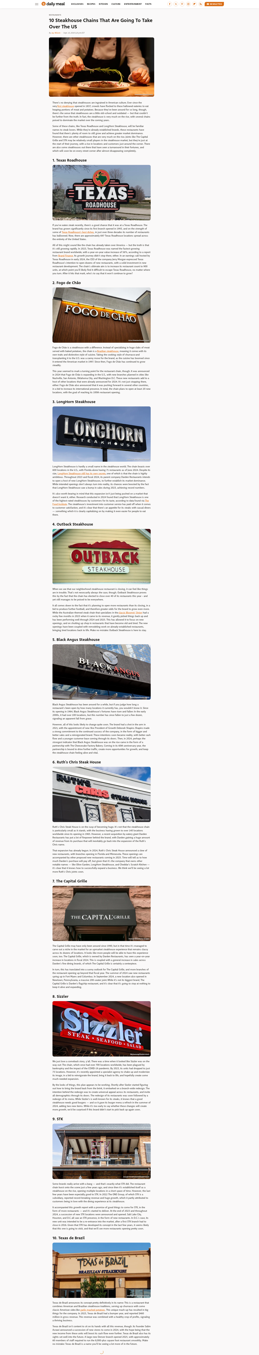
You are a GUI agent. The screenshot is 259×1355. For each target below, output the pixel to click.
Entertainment (133, 4)
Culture (115, 4)
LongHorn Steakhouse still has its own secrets (82, 473)
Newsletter (216, 4)
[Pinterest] (182, 4)
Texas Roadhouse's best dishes (78, 232)
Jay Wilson (56, 33)
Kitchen (103, 4)
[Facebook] (169, 4)
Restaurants (55, 15)
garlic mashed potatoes (92, 1310)
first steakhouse (65, 106)
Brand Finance (65, 255)
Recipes (91, 4)
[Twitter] (176, 4)
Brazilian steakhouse (107, 351)
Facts (148, 4)
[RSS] (200, 4)
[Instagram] (188, 4)
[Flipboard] (194, 4)
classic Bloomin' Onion (130, 612)
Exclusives (77, 4)
